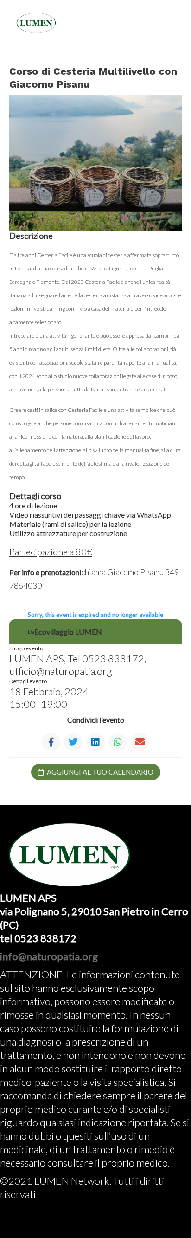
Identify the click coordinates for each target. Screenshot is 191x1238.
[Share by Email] (140, 742)
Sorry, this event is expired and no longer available (95, 614)
